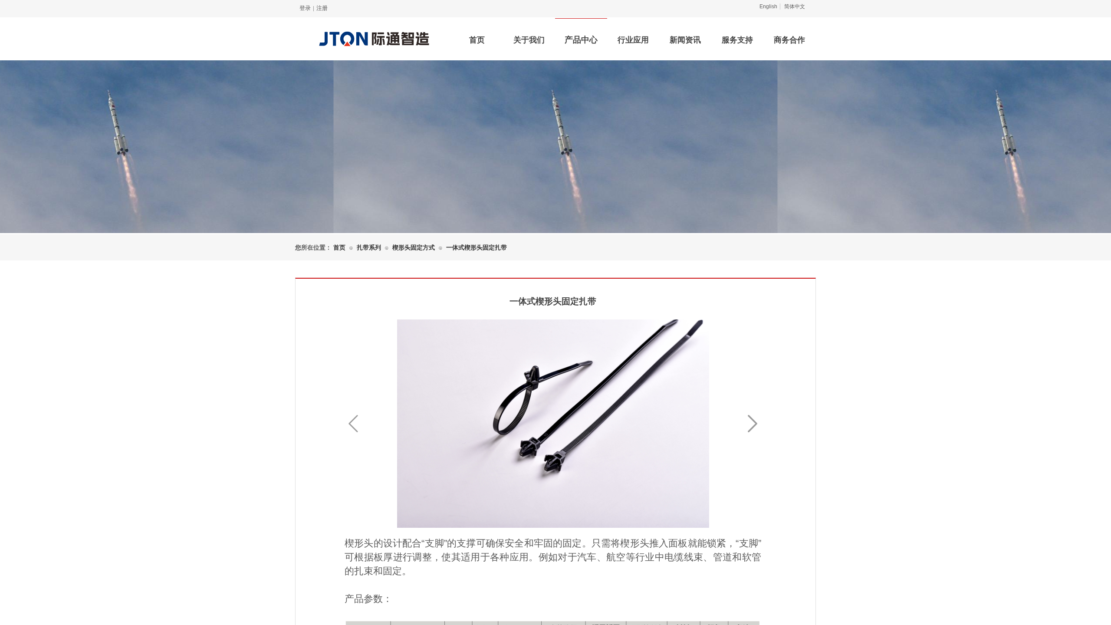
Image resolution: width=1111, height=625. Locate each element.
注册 (322, 8)
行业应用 (633, 40)
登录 (305, 8)
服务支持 (737, 40)
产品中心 (581, 39)
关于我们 (529, 40)
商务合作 (789, 40)
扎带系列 (369, 247)
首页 (477, 40)
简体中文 (794, 6)
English (768, 6)
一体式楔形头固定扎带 (476, 247)
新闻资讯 (685, 40)
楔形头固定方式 (413, 247)
